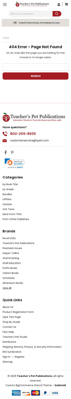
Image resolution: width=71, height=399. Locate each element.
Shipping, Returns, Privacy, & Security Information (32, 347)
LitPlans (7, 199)
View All (7, 288)
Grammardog (11, 258)
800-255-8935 (23, 133)
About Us (8, 307)
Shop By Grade (11, 322)
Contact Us (9, 327)
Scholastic (9, 278)
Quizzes (7, 204)
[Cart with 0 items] (65, 4)
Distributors (9, 342)
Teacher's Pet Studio (15, 337)
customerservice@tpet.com (29, 140)
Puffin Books (10, 268)
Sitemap (8, 361)
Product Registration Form (18, 312)
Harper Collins (11, 253)
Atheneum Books (13, 283)
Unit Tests (8, 209)
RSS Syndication (12, 352)
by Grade (8, 189)
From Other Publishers (16, 219)
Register (19, 356)
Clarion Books (11, 273)
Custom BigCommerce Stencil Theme (28, 385)
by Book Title (10, 184)
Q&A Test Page (12, 317)
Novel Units (9, 238)
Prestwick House (12, 248)
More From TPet (12, 214)
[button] (14, 163)
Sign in (7, 356)
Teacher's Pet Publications (18, 243)
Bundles (7, 194)
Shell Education (12, 263)
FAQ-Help (8, 332)
